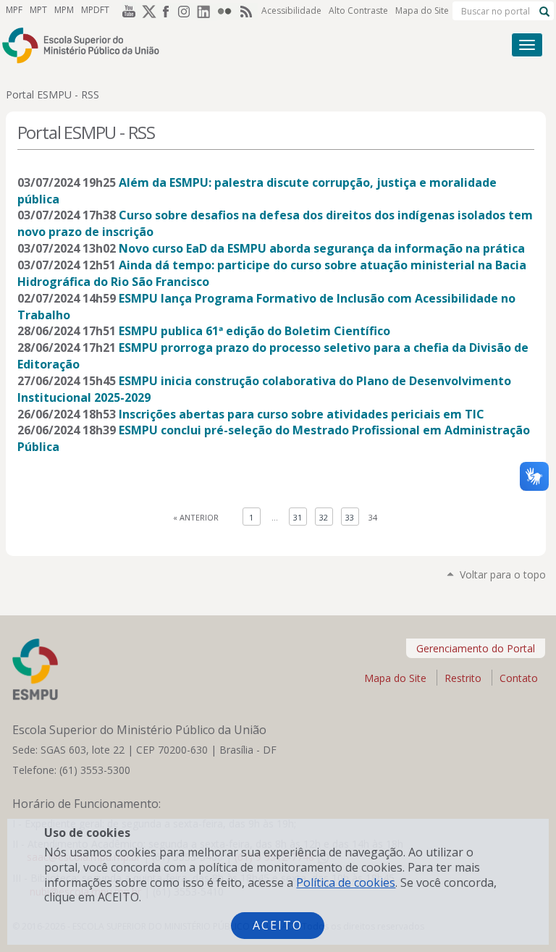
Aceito (278, 925)
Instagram (187, 11)
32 (323, 517)
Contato (519, 678)
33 (349, 517)
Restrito (463, 678)
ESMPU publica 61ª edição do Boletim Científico (254, 331)
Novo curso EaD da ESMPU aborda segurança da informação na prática (322, 248)
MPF (14, 10)
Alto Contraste (358, 10)
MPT (38, 10)
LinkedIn (207, 11)
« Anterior (196, 517)
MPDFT (95, 10)
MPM (64, 10)
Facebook (166, 11)
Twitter (146, 11)
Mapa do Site (422, 10)
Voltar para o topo (503, 574)
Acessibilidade (291, 10)
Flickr (227, 11)
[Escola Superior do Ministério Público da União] (223, 45)
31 (297, 517)
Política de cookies (345, 882)
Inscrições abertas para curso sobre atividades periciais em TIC (301, 414)
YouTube (126, 11)
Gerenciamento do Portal (475, 648)
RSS (247, 11)
